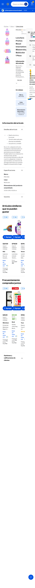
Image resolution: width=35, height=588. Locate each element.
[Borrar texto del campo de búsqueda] (23, 4)
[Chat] (30, 577)
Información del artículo (13, 123)
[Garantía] (22, 196)
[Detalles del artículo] (22, 129)
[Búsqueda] (25, 4)
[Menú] (3, 4)
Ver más (19, 80)
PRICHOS (18, 29)
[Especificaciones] (22, 170)
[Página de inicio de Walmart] (7, 4)
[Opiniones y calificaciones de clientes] (22, 357)
